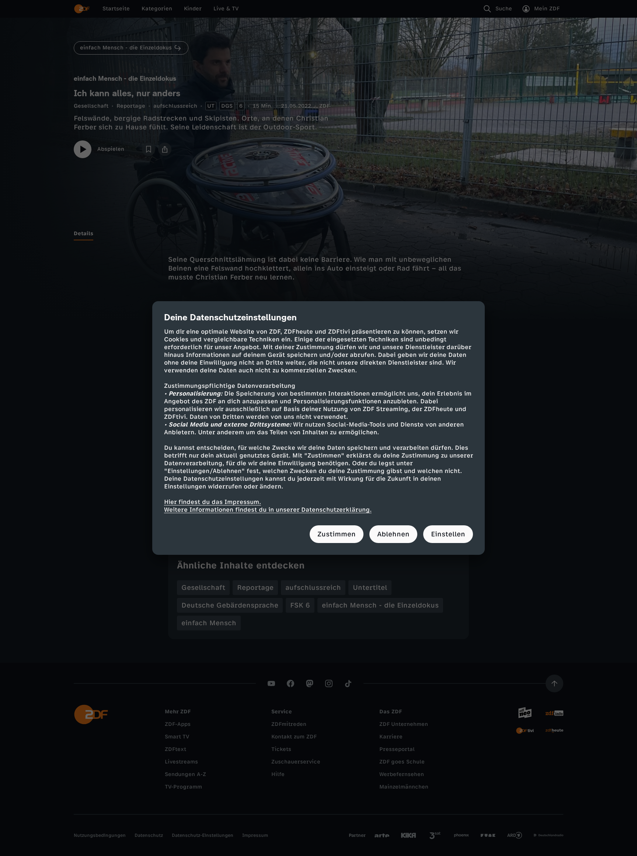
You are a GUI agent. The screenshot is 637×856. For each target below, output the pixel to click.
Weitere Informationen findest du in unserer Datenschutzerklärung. (268, 509)
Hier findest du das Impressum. (212, 501)
